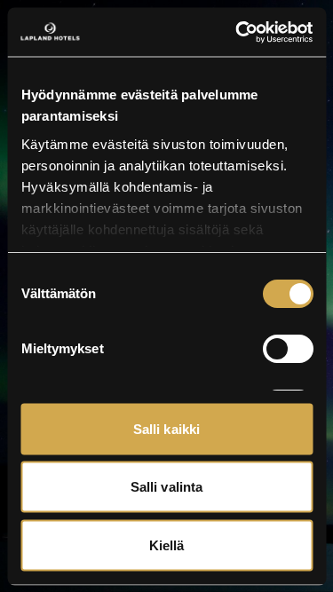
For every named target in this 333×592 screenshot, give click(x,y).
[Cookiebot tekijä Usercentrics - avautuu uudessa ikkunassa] (237, 31)
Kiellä (167, 544)
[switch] (287, 349)
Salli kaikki (166, 428)
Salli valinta (166, 486)
